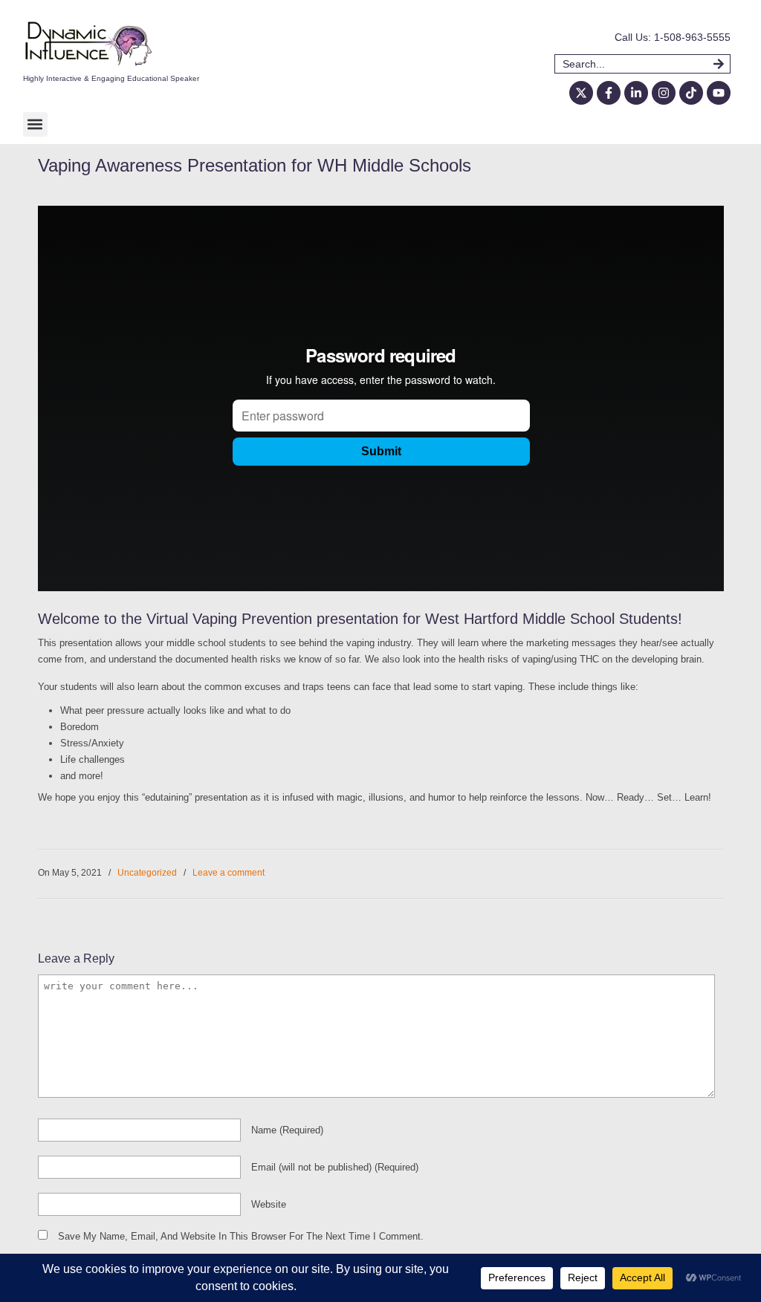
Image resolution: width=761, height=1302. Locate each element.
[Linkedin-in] (636, 93)
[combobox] (633, 64)
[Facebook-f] (609, 93)
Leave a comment (228, 873)
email (334, 1167)
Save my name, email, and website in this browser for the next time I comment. (241, 1236)
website (268, 1204)
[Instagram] (664, 93)
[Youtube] (719, 93)
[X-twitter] (581, 93)
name (287, 1130)
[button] (35, 124)
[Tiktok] (691, 93)
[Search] (722, 64)
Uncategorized (147, 873)
